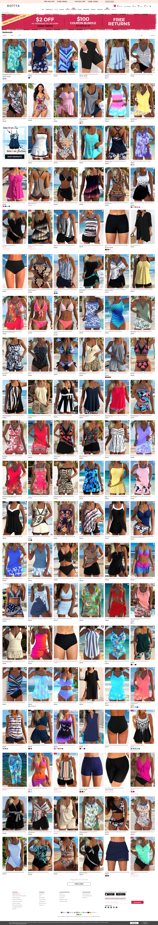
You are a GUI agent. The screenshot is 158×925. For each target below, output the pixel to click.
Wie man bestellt (42, 897)
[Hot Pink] (4, 206)
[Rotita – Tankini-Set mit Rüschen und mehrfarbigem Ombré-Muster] (40, 684)
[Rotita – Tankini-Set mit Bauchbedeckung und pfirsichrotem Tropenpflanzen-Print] (143, 684)
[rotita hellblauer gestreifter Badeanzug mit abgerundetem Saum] (14, 853)
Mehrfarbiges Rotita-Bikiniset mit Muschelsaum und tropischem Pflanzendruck (115, 119)
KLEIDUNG (61, 9)
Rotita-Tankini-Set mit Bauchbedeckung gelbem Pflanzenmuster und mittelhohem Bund (142, 119)
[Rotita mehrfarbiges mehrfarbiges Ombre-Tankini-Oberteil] (91, 184)
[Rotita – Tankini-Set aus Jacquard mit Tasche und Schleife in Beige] (66, 813)
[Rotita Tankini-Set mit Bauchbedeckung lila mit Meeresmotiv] (143, 142)
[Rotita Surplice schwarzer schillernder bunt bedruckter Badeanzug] (14, 684)
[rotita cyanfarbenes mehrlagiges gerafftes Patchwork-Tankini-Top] (143, 271)
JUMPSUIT (93, 9)
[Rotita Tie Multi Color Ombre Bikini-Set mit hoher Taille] (40, 769)
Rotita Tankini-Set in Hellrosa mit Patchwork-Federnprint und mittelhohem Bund (141, 496)
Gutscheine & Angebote (16, 903)
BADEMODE (73, 9)
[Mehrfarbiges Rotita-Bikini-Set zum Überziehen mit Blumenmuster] (66, 853)
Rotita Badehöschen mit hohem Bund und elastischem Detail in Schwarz (66, 660)
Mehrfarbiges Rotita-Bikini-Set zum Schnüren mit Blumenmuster (64, 372)
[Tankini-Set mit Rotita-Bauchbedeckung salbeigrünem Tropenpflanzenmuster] (91, 813)
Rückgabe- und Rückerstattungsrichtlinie (19, 895)
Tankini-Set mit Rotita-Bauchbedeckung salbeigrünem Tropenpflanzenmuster (88, 832)
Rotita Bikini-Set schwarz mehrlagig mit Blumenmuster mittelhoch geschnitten (142, 373)
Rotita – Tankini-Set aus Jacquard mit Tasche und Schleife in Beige (65, 831)
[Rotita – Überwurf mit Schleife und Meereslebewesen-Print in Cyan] (14, 769)
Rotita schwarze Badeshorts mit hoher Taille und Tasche (88, 74)
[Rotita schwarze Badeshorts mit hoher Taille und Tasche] (91, 55)
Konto (135, 6)
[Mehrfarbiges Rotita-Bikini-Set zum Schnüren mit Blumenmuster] (66, 354)
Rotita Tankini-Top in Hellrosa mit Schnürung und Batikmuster (89, 536)
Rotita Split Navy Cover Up (83, 745)
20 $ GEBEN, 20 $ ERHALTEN (17, 906)
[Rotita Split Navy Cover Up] (91, 726)
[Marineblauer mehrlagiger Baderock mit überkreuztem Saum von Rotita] (117, 853)
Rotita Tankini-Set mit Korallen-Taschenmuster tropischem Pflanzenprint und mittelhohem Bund (12, 331)
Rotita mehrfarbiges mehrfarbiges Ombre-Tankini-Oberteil (89, 202)
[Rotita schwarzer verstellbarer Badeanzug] (117, 518)
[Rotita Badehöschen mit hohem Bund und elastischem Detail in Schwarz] (66, 642)
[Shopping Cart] (150, 6)
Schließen (145, 923)
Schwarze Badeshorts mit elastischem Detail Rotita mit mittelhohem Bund (116, 245)
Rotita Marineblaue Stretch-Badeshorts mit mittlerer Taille (89, 788)
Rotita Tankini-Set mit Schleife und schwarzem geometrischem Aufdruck (64, 245)
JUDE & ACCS (107, 9)
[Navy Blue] (106, 876)
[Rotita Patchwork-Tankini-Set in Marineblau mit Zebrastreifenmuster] (66, 271)
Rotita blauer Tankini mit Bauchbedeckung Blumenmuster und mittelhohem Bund (115, 161)
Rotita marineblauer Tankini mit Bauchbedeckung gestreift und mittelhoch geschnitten (90, 119)
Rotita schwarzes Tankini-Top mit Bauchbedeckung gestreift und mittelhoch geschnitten (90, 872)
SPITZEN (67, 9)
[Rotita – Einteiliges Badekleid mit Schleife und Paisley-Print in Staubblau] (40, 600)
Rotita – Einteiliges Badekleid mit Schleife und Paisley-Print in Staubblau (40, 618)
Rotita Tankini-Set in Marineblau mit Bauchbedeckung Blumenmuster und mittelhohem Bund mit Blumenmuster (142, 537)
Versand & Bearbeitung (16, 897)
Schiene (141, 6)
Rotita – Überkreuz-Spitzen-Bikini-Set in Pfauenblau (37, 745)
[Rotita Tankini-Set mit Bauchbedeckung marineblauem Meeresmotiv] (40, 55)
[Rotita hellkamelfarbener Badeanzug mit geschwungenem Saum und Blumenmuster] (143, 813)
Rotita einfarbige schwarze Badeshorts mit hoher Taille (114, 788)
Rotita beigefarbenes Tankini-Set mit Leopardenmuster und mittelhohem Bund (89, 373)
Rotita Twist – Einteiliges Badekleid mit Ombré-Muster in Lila (64, 745)
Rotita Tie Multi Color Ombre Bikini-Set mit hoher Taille (37, 788)
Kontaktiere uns (41, 905)
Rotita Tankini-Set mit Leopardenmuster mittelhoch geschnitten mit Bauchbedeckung (90, 290)
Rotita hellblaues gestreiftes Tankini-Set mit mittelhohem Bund (115, 74)
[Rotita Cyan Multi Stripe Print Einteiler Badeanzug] (117, 312)
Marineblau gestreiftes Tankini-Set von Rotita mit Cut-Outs (12, 745)
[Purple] (5, 78)
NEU (43, 9)
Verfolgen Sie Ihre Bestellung (17, 901)
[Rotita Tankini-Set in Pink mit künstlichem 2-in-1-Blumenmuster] (40, 437)
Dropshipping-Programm (63, 899)
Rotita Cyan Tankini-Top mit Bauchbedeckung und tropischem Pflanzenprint (89, 496)
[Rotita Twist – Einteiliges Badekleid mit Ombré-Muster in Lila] (66, 726)
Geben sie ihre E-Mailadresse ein (112, 902)
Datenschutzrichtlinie (96, 916)
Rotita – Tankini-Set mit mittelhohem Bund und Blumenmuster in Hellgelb (116, 496)
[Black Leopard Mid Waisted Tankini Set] (14, 226)
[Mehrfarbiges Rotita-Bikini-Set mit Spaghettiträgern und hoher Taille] (40, 100)
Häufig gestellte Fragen (16, 893)
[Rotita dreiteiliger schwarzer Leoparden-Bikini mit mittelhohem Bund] (66, 184)
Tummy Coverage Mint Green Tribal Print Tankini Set (139, 872)
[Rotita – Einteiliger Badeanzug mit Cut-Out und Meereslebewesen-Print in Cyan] (117, 642)
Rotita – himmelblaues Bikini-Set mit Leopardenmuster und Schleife (65, 702)
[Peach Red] (132, 623)
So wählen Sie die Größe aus (17, 899)
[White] (31, 77)
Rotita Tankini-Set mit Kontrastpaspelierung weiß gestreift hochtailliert (40, 161)
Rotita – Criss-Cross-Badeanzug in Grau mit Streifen (88, 660)
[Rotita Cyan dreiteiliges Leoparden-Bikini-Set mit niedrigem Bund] (143, 559)
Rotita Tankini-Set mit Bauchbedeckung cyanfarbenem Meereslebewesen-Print (11, 74)
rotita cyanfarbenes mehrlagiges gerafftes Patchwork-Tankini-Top (142, 289)
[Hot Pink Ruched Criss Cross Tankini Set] (143, 769)
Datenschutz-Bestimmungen (87, 895)
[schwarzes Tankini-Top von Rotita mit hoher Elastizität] (66, 396)
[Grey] (106, 377)
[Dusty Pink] (33, 706)
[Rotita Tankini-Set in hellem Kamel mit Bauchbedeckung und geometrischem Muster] (66, 477)
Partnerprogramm (62, 895)
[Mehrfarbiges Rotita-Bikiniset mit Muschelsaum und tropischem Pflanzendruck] (117, 100)
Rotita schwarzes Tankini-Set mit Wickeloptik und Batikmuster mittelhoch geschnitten (115, 290)
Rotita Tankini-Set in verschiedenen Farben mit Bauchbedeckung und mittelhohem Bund (39, 832)
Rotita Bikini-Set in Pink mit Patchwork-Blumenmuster (37, 331)
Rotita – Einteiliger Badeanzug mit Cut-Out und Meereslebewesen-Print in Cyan (117, 661)
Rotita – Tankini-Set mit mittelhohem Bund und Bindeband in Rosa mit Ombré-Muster (40, 661)
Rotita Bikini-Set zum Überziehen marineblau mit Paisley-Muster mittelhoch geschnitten (13, 619)
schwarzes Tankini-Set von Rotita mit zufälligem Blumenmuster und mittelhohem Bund (65, 456)
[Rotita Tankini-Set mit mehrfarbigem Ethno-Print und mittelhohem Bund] (91, 559)
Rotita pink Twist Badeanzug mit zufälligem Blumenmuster (38, 496)
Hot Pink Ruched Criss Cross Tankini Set (137, 788)
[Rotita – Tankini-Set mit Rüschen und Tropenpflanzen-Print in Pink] (14, 184)
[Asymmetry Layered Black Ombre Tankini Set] (40, 226)
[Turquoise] (132, 664)
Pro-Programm (61, 897)
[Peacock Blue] (29, 748)
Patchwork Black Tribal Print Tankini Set (137, 745)
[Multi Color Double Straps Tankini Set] (66, 769)
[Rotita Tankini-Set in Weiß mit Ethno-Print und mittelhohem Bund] (91, 312)
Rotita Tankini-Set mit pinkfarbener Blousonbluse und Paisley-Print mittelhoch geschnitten (116, 416)
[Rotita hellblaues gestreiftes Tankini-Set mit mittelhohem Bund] (117, 55)
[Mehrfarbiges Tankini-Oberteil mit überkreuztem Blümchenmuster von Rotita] (40, 354)
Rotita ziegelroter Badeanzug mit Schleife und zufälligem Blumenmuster (12, 456)
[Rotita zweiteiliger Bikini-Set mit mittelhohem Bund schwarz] (66, 559)
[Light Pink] (55, 335)
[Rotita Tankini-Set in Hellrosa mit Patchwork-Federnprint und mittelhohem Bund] (143, 477)
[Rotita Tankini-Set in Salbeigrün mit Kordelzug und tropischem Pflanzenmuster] (143, 312)
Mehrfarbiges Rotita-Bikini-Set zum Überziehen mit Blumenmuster (65, 872)
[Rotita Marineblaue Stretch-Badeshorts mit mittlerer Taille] (91, 769)
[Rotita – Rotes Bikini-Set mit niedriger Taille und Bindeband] (117, 600)
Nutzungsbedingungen (86, 893)
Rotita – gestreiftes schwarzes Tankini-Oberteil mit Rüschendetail (142, 74)
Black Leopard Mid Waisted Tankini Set (8, 245)
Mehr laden (79, 884)
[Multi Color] (29, 706)
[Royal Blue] (57, 293)
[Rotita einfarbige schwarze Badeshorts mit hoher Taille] (117, 769)
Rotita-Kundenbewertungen (17, 905)
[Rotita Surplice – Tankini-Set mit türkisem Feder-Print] (143, 642)
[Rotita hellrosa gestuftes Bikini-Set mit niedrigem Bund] (66, 312)
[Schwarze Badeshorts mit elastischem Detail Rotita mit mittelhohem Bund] (117, 226)
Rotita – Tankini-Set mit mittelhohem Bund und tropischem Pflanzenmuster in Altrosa (140, 619)
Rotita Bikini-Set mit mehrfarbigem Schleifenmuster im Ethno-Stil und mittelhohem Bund (116, 203)
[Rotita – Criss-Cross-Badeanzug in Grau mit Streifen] (91, 642)
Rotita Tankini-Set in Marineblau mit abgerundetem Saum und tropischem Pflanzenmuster (89, 416)
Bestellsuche (14, 908)
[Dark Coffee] (7, 748)
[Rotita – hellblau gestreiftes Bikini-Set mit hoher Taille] (66, 600)
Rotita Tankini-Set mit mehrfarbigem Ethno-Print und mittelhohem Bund (90, 578)
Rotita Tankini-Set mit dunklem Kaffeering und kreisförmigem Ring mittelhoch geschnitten (39, 203)
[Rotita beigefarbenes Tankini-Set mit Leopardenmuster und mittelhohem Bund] (91, 354)
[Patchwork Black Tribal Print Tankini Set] (143, 726)
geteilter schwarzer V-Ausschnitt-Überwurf (86, 702)
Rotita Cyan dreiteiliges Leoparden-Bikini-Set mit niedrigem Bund (142, 578)
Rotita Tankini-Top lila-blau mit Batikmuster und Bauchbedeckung (65, 74)
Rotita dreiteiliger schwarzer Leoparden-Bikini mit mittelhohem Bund (65, 202)
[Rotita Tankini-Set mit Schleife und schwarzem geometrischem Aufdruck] (66, 226)
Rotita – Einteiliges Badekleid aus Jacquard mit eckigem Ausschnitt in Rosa (65, 119)
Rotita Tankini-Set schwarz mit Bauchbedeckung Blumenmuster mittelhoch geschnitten (141, 416)
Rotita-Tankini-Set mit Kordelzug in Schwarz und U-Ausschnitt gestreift (91, 245)
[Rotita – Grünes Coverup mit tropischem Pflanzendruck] (91, 600)
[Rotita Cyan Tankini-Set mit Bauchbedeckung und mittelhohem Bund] (91, 142)
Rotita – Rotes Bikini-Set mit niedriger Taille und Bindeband (115, 618)
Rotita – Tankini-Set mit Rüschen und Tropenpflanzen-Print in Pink (13, 202)
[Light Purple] (57, 334)
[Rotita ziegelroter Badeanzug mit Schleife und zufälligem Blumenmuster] (14, 437)
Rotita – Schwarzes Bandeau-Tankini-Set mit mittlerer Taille (12, 536)
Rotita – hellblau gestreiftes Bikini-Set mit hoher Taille (63, 618)
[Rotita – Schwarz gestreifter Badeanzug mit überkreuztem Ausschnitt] (14, 813)
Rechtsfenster (84, 897)
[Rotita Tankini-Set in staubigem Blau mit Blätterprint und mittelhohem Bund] (40, 559)
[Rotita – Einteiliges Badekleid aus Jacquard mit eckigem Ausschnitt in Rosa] (66, 100)
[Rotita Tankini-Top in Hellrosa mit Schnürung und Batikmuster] (91, 518)
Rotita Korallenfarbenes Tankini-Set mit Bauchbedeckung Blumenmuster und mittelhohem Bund (12, 496)
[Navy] (29, 78)
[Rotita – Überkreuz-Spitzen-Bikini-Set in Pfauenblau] (40, 726)
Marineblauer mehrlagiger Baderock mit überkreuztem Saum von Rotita (117, 872)
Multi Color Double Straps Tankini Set (60, 788)
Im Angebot (153, 35)
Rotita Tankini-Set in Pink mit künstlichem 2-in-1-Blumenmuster (38, 455)
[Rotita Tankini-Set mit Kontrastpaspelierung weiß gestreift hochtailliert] (40, 142)
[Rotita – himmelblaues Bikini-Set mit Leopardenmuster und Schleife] (66, 684)
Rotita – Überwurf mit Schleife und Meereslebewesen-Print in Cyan (13, 788)
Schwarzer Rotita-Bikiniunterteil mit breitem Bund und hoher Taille (116, 745)
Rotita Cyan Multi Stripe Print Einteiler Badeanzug (113, 331)
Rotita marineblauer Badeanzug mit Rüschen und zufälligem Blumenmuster (12, 373)
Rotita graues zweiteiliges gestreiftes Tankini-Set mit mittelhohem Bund (116, 373)
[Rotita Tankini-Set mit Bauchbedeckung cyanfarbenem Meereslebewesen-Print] (14, 55)
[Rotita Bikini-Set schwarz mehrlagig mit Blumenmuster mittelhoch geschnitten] (143, 354)
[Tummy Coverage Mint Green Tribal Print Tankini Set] (143, 853)
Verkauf (114, 9)
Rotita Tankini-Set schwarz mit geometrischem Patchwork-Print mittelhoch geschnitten (13, 416)
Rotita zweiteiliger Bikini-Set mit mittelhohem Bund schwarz (64, 578)
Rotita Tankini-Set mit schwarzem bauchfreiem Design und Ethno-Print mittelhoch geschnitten (40, 290)
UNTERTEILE (100, 9)
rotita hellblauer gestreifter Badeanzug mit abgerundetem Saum (13, 872)
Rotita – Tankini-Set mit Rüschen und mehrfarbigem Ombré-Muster (39, 702)
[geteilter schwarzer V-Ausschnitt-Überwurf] (91, 684)
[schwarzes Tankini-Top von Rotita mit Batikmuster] (117, 437)
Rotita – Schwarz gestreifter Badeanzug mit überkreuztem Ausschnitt (14, 831)
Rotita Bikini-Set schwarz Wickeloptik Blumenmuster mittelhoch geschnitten (116, 832)
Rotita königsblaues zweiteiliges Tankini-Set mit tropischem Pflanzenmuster (12, 578)
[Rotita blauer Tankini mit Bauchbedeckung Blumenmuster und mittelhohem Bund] (117, 142)
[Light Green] (133, 707)
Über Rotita (61, 893)
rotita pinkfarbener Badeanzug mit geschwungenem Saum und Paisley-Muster (14, 119)
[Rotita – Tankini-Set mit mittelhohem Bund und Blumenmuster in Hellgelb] (117, 477)
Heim (3, 12)
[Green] (9, 206)
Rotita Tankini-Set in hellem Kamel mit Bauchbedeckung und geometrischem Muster (64, 496)
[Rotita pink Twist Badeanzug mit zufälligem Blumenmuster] (40, 477)
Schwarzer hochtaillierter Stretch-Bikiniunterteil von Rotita (12, 289)
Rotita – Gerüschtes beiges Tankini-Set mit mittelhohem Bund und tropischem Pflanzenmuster (13, 661)
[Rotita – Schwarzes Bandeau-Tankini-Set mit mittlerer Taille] (14, 518)
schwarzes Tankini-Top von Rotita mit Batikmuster (113, 455)
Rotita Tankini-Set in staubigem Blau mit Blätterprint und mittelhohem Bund (40, 578)
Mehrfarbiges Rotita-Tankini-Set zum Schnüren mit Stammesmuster (65, 161)
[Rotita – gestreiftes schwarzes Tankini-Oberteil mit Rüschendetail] (143, 55)
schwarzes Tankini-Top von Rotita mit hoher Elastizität (63, 415)
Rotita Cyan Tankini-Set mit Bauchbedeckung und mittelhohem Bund (90, 161)
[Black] (132, 207)
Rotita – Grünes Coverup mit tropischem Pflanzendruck (88, 618)
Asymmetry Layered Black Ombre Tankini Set (35, 245)
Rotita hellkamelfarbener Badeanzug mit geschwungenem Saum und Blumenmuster (142, 832)
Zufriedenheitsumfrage (63, 901)
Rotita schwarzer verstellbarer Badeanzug (112, 536)
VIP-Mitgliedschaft (42, 901)
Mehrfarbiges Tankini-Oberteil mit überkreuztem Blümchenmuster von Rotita (40, 373)
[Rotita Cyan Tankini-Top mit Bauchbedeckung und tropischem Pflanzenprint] (91, 477)
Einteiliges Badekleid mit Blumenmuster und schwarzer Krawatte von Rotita (142, 203)
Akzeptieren (134, 923)
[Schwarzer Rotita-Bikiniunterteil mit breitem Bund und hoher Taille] (117, 726)
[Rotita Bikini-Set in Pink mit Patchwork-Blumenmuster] (40, 312)
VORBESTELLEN (49, 9)
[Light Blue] (106, 78)
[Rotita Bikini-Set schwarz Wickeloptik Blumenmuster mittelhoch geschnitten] (117, 813)
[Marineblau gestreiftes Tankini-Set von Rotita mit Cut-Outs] (14, 726)
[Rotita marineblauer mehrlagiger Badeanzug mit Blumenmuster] (66, 518)
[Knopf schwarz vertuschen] (143, 226)
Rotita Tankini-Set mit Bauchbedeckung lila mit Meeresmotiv (141, 161)
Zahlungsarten (41, 893)
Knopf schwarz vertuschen (135, 245)
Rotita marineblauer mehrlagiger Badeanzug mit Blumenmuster (64, 536)
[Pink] (108, 77)
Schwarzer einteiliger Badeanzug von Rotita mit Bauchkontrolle (115, 578)
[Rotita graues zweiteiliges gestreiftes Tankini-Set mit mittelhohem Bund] (117, 354)
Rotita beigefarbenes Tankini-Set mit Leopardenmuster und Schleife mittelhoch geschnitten (39, 416)
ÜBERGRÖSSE (86, 9)
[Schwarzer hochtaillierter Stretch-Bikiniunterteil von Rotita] (14, 271)
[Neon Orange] (82, 123)
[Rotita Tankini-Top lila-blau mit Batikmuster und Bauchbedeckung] (66, 55)
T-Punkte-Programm (42, 899)
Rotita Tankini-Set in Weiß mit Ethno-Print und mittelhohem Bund (90, 331)
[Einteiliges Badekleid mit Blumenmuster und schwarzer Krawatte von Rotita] (143, 184)
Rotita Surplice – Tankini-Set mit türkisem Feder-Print (139, 660)
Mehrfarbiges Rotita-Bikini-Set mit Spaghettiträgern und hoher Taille (39, 118)
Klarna (40, 895)
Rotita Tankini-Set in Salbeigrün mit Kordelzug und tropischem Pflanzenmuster (141, 331)
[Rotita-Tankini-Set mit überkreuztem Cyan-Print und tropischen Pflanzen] (117, 684)
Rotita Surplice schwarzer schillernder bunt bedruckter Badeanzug (13, 702)
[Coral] (137, 207)
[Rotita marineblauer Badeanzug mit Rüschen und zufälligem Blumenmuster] (14, 354)
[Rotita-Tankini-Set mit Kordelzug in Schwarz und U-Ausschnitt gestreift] (91, 226)
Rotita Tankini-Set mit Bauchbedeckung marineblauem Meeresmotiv (39, 74)
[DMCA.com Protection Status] (79, 914)
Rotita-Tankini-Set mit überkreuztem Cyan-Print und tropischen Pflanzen (115, 703)
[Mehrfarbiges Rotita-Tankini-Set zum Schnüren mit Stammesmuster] (66, 142)
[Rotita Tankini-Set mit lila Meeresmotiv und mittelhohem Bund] (143, 437)
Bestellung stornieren (42, 903)
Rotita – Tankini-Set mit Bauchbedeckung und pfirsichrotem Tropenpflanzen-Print (141, 703)
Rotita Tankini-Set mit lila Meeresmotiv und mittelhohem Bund (141, 455)
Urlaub (56, 9)
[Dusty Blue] (133, 748)
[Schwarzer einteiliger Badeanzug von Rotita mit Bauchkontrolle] (117, 559)
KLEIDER (80, 9)
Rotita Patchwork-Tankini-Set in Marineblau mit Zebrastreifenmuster (65, 289)
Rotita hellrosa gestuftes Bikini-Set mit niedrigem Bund (63, 331)
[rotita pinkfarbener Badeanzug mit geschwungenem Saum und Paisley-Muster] (14, 100)
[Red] (110, 377)
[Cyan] (4, 78)
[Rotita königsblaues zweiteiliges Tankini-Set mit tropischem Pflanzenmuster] (14, 559)
